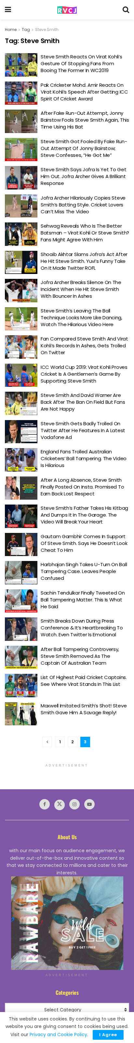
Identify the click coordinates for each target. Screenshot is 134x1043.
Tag (26, 29)
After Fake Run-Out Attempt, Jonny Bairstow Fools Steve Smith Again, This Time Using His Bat (85, 120)
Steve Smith (47, 29)
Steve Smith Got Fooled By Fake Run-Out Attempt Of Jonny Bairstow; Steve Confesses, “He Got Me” (84, 148)
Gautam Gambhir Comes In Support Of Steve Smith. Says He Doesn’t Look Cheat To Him (84, 543)
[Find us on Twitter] (59, 805)
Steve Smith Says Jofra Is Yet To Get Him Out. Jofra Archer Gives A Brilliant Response (83, 176)
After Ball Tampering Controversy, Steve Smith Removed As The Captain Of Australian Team (80, 656)
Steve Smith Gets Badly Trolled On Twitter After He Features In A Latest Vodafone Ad (83, 430)
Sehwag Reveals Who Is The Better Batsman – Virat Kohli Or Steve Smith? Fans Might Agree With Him (85, 232)
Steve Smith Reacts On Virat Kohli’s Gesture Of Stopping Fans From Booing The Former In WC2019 (81, 63)
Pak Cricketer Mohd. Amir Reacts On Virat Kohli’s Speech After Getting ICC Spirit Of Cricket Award (84, 92)
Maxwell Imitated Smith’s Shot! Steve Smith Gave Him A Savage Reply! (84, 709)
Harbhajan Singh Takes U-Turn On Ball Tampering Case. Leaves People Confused (84, 571)
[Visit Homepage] (67, 10)
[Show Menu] (8, 10)
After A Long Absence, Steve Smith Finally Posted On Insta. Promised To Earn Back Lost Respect (82, 486)
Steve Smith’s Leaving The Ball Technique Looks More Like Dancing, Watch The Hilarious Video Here (81, 317)
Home (11, 29)
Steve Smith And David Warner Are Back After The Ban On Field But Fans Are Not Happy (83, 402)
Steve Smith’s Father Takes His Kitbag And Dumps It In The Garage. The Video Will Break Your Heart (84, 515)
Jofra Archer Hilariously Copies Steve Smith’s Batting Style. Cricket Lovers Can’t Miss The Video (83, 204)
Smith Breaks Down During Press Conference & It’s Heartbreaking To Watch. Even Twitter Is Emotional (82, 627)
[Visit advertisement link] (67, 923)
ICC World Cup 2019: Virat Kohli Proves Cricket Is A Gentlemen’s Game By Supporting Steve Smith (84, 374)
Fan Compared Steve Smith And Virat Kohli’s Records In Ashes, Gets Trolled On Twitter (84, 345)
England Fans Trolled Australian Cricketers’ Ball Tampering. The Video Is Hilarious (84, 458)
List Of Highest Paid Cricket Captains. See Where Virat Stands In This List (84, 681)
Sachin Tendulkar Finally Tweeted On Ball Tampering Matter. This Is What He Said (83, 599)
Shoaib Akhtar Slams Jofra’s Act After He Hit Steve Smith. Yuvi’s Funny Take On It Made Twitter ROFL (84, 261)
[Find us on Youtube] (89, 804)
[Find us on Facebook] (44, 804)
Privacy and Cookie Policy (58, 1034)
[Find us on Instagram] (74, 804)
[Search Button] (126, 10)
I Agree (108, 1035)
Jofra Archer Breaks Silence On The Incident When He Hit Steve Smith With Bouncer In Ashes (81, 289)
